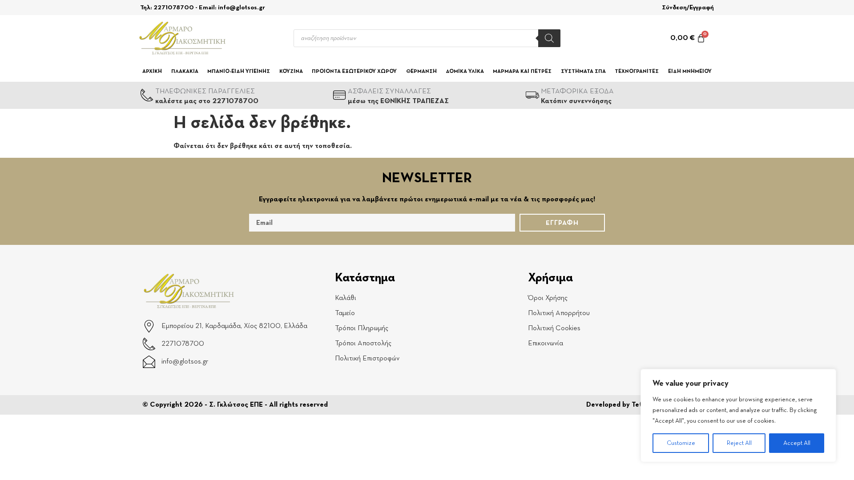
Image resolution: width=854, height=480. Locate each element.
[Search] (549, 38)
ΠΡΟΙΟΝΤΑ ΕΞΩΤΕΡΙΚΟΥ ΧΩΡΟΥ (354, 71)
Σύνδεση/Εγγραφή (688, 7)
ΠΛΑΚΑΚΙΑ (184, 71)
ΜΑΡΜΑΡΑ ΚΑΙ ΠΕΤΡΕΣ (522, 71)
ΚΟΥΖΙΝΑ (291, 71)
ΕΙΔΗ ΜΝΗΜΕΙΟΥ (690, 71)
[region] (738, 415)
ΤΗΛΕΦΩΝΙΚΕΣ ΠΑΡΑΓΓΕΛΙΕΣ (205, 91)
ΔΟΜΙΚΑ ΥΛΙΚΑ (465, 71)
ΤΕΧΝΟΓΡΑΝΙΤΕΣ (637, 71)
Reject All (739, 443)
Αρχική (152, 71)
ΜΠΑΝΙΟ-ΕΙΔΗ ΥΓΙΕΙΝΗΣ (238, 71)
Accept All (796, 443)
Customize (681, 443)
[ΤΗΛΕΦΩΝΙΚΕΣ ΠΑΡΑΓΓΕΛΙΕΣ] (146, 95)
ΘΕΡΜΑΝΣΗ (421, 71)
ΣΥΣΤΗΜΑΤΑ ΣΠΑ (583, 71)
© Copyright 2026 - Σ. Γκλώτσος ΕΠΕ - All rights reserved (235, 404)
